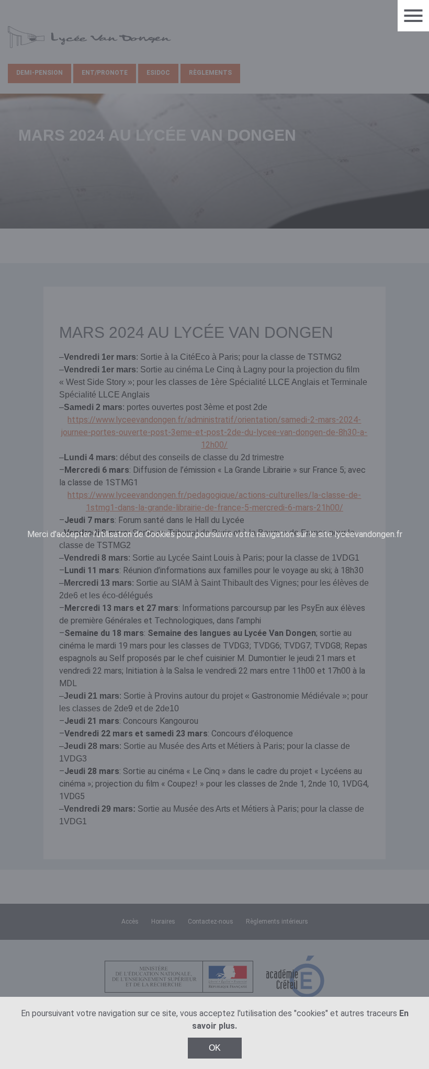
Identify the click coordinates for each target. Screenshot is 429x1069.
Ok (215, 1047)
